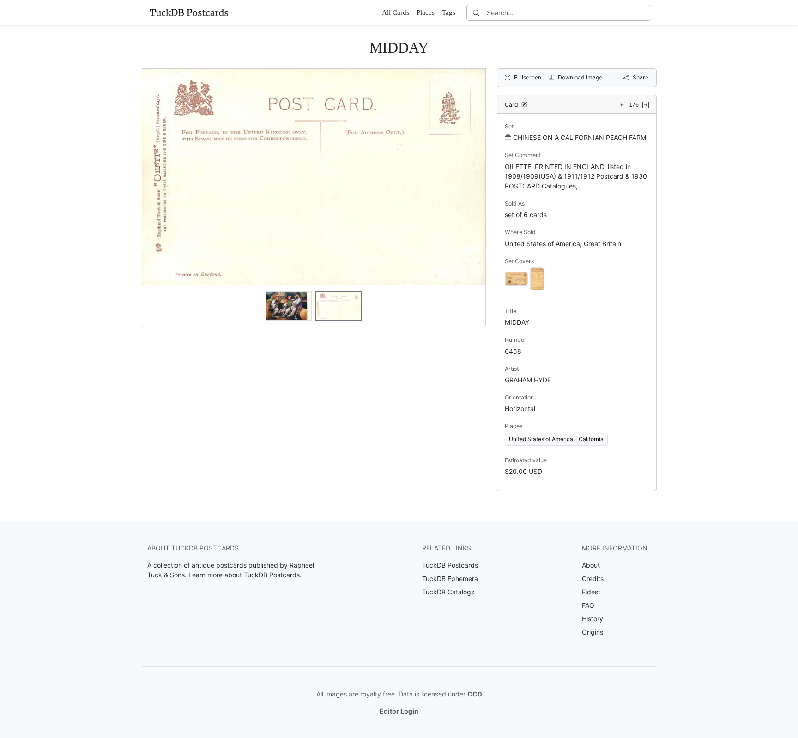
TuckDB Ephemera (450, 578)
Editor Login (399, 711)
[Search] (476, 12)
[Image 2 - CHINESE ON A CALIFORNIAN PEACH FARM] (537, 278)
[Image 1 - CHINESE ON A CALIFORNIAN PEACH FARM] (516, 278)
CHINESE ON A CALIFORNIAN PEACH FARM (579, 137)
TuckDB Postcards (450, 565)
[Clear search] (645, 12)
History (592, 619)
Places (426, 12)
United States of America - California (556, 439)
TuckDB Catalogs (448, 592)
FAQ (588, 605)
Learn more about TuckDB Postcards (244, 575)
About (591, 565)
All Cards (395, 12)
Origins (592, 632)
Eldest (591, 592)
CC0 (474, 694)
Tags (448, 12)
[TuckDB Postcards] (188, 12)
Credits (593, 578)
